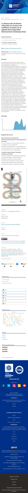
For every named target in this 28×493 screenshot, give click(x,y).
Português (4, 339)
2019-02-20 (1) (4, 218)
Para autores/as (5, 281)
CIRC (14, 432)
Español (4, 337)
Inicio (2, 18)
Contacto (14, 484)
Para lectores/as (5, 279)
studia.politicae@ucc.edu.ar (18, 468)
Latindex (14, 403)
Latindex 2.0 (14, 438)
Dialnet (14, 415)
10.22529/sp (15, 392)
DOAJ (14, 434)
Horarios (14, 482)
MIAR (14, 441)
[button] (14, 290)
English (4, 335)
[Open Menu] (2, 2)
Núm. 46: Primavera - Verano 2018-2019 (9, 19)
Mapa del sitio (14, 479)
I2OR (14, 420)
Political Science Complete (14, 422)
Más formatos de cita (6, 258)
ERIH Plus (14, 436)
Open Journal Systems (7, 357)
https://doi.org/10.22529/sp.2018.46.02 (12, 48)
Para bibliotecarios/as (6, 283)
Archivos (7, 18)
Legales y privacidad (14, 476)
